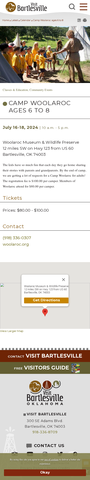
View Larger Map (11, 331)
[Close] (64, 280)
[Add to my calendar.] (79, 21)
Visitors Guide (41, 367)
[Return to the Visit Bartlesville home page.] (24, 6)
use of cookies (51, 459)
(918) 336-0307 (17, 237)
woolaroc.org (16, 244)
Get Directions (46, 300)
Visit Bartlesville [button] (45, 356)
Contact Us (48, 445)
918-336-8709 (45, 432)
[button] (83, 6)
